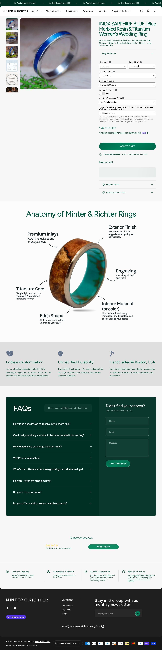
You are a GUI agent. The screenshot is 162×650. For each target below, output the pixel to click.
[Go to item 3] (12, 52)
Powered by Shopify (42, 641)
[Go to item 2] (12, 38)
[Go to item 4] (12, 66)
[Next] (84, 57)
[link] (29, 354)
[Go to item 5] (12, 79)
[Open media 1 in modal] (55, 53)
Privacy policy (20, 645)
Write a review (103, 547)
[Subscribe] (137, 613)
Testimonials (67, 605)
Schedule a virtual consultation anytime (139, 580)
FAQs (64, 408)
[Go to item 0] (12, 24)
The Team (66, 609)
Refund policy (10, 645)
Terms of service (32, 645)
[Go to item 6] (12, 93)
